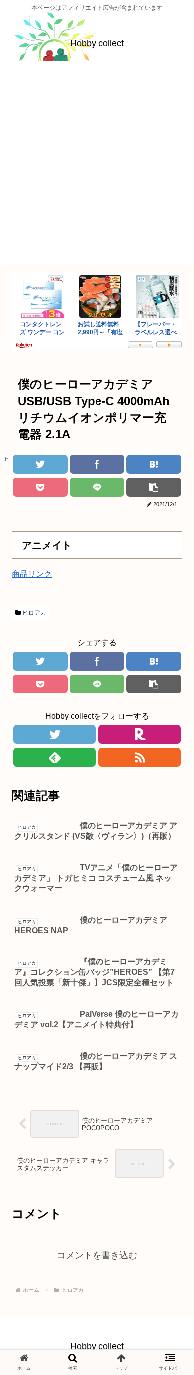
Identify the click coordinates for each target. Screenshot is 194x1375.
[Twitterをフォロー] (54, 734)
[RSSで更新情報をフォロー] (139, 757)
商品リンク (32, 574)
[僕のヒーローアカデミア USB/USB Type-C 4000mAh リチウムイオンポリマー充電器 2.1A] (153, 464)
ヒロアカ (33, 612)
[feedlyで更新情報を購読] (54, 757)
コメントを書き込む (97, 1255)
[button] (169, 1010)
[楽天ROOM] (139, 734)
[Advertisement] (97, 167)
